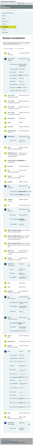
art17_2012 (11, 107)
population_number (15, 75)
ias (8, 205)
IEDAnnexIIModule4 (13, 243)
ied (8, 209)
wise (9, 417)
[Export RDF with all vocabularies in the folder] (28, 60)
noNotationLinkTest (15, 377)
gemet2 (10, 182)
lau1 (9, 283)
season (14, 81)
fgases (10, 176)
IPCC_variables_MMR (15, 194)
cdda (9, 122)
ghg (9, 186)
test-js (13, 380)
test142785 (14, 383)
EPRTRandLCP (12, 153)
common (10, 126)
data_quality (15, 69)
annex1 (14, 215)
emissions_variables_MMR (15, 191)
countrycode (15, 64)
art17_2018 (11, 112)
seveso (10, 345)
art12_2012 (11, 58)
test (9, 351)
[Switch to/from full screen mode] (23, 3)
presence (14, 78)
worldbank (11, 422)
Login (21, 3)
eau (13, 365)
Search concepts (20, 48)
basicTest (14, 355)
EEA (8, 1)
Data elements (5, 21)
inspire (10, 258)
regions (14, 327)
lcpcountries (15, 302)
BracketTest (15, 358)
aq (8, 53)
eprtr (9, 147)
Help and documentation (7, 13)
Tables (3, 18)
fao (9, 170)
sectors (14, 311)
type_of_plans (15, 90)
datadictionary (12, 130)
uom (9, 413)
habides (10, 199)
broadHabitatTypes (15, 323)
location (14, 72)
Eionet (8, 10)
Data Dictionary (14, 10)
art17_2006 (11, 101)
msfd (9, 317)
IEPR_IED (11, 250)
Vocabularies (5, 27)
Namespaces (5, 32)
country (14, 428)
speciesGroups (15, 330)
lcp (8, 297)
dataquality (11, 136)
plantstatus (14, 306)
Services (4, 29)
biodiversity (11, 118)
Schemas (4, 24)
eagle (13, 273)
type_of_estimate (15, 87)
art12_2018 (11, 95)
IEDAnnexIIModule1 (13, 230)
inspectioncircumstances (15, 219)
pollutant (14, 224)
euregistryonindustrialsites (13, 160)
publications (11, 341)
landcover (11, 264)
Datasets (4, 15)
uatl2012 (14, 277)
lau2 (9, 287)
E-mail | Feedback (6, 440)
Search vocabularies (9, 48)
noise (9, 335)
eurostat (10, 166)
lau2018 (10, 291)
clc (12, 269)
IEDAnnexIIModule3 (13, 236)
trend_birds (15, 84)
